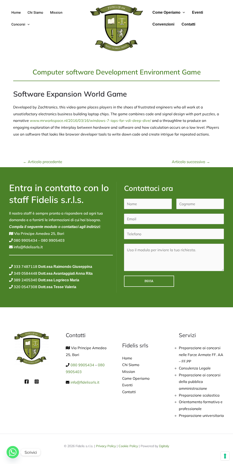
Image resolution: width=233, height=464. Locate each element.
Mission (56, 12)
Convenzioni (163, 24)
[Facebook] (26, 381)
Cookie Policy (128, 446)
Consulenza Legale (195, 368)
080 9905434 (25, 240)
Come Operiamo (166, 12)
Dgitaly (164, 446)
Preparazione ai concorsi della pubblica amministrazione (199, 382)
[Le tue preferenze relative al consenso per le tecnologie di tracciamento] (225, 456)
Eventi (197, 12)
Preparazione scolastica (199, 395)
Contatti (188, 24)
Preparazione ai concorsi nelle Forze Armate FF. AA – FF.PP (201, 355)
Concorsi (18, 24)
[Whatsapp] (13, 452)
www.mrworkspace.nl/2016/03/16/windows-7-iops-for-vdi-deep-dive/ (90, 120)
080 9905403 (52, 240)
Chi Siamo (35, 12)
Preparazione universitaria (201, 415)
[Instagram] (36, 381)
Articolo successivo (191, 161)
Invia (148, 281)
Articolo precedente (42, 161)
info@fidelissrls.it (28, 247)
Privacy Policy (106, 446)
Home (16, 12)
